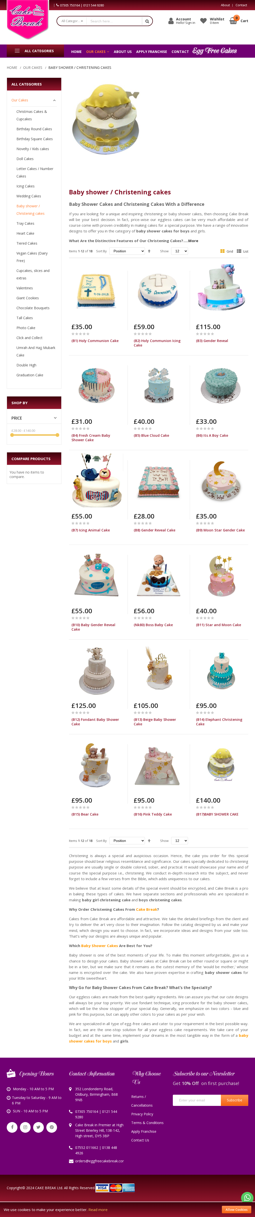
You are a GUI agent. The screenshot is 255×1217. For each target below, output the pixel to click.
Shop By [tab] (19, 402)
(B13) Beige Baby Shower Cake (155, 721)
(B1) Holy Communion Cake (95, 340)
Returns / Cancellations (142, 1101)
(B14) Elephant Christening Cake (219, 721)
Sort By (101, 251)
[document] (127, 1209)
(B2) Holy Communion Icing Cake (157, 343)
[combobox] (114, 21)
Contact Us (140, 1140)
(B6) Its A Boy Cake (212, 435)
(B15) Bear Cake (84, 814)
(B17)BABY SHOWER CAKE (217, 814)
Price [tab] (16, 418)
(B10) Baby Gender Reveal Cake (93, 627)
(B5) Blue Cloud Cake (151, 435)
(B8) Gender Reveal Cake (154, 530)
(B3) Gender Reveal (212, 340)
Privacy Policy (142, 1114)
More (193, 240)
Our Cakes (32, 67)
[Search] (147, 21)
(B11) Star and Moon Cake (218, 624)
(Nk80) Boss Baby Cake (153, 624)
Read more (98, 1209)
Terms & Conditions (147, 1122)
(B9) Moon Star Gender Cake (220, 530)
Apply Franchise (143, 1131)
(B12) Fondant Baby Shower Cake (95, 721)
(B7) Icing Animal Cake (90, 530)
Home (12, 67)
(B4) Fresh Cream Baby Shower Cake (90, 437)
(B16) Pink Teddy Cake (153, 814)
